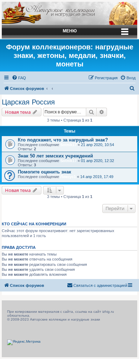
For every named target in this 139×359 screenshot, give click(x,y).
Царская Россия (28, 102)
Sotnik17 (68, 145)
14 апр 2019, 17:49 (96, 177)
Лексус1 (68, 177)
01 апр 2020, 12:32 (97, 161)
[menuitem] (19, 78)
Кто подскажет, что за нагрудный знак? (63, 140)
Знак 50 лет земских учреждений (55, 156)
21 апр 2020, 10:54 (97, 145)
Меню (70, 30)
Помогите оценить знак (44, 172)
